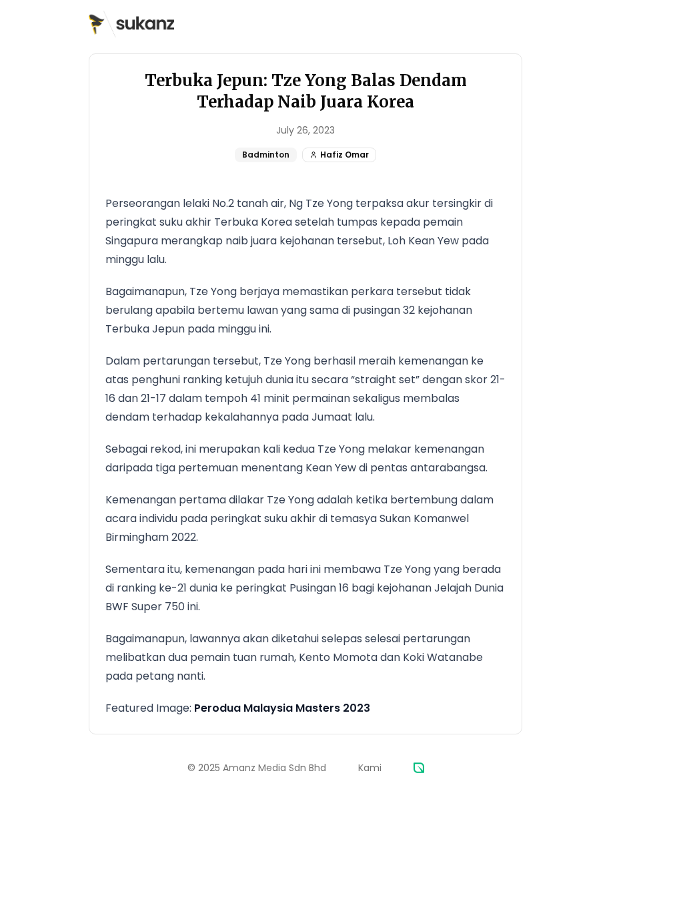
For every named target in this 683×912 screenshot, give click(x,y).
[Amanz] (419, 767)
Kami (370, 767)
